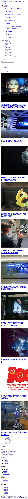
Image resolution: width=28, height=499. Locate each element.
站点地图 (3, 497)
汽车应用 (6, 472)
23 (12, 441)
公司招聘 (8, 55)
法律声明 (8, 497)
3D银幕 (5, 471)
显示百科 (8, 49)
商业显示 (6, 469)
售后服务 (6, 492)
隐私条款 (13, 497)
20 (9, 441)
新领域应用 (6, 474)
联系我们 (8, 53)
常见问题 (6, 489)
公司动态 (8, 46)
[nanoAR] (6, 1)
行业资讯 (8, 47)
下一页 (8, 442)
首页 (7, 438)
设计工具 (8, 43)
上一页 (8, 439)
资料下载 (6, 487)
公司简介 (8, 52)
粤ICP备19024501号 (22, 497)
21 (10, 441)
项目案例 (8, 41)
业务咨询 (6, 490)
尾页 (7, 443)
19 (8, 441)
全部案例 (5, 480)
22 (11, 441)
